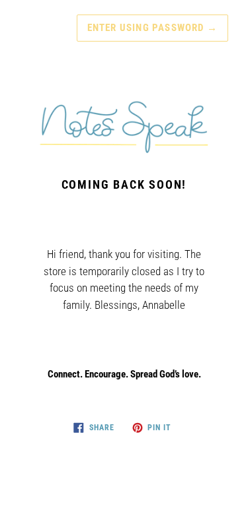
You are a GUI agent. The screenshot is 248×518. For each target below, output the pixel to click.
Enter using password (152, 28)
